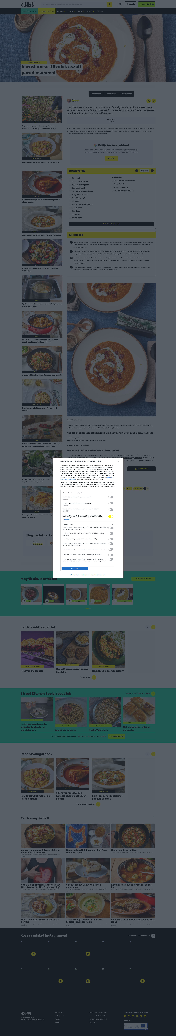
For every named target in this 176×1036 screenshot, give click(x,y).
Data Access (85, 575)
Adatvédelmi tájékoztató (98, 575)
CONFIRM (74, 568)
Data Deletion (75, 575)
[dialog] (88, 518)
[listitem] (88, 493)
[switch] (110, 497)
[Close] (119, 461)
